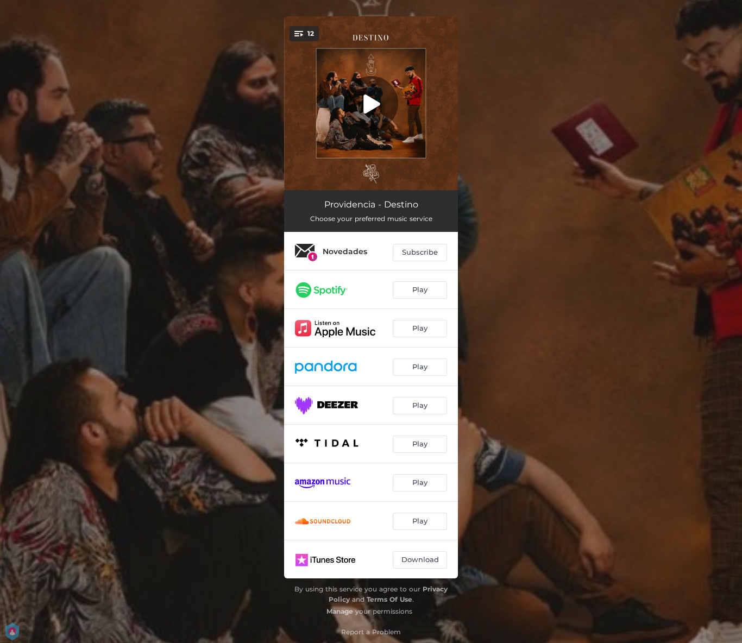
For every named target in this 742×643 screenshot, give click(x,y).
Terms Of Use (389, 599)
